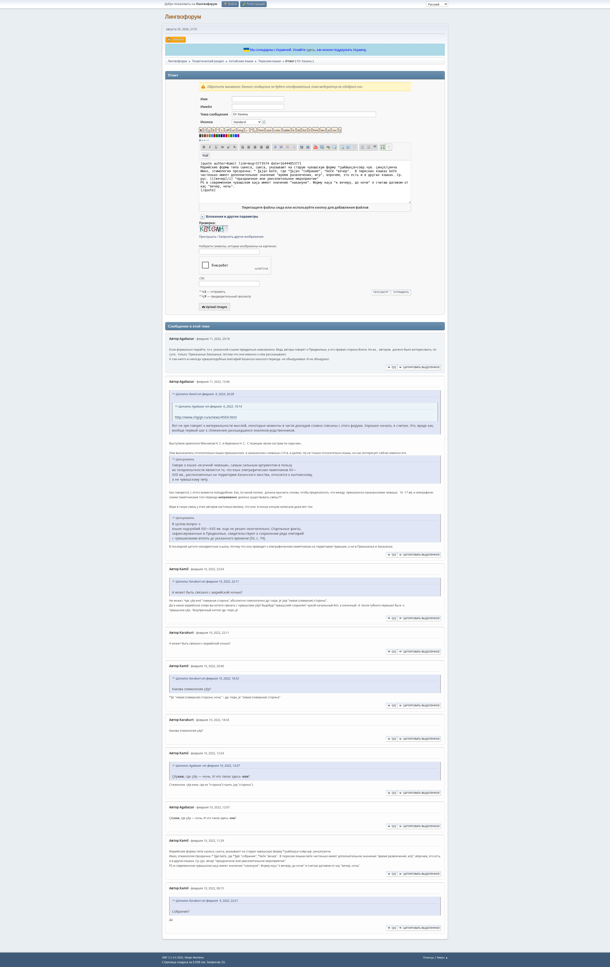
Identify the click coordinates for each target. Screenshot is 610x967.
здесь (310, 50)
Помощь (428, 957)
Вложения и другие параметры (232, 216)
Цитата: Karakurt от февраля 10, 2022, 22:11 (207, 581)
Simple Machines (194, 957)
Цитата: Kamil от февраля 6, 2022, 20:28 (205, 394)
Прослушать (207, 237)
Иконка (206, 122)
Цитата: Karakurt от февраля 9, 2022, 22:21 (207, 901)
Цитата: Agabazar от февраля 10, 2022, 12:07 (208, 766)
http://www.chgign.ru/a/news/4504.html (206, 417)
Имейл (206, 107)
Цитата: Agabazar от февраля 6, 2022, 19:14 (210, 406)
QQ (394, 367)
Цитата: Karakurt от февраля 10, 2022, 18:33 (207, 678)
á (200, 140)
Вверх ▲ (442, 957)
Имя (204, 99)
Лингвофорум (183, 16)
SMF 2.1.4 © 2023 (172, 957)
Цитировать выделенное (421, 367)
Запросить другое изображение (241, 237)
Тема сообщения (214, 114)
